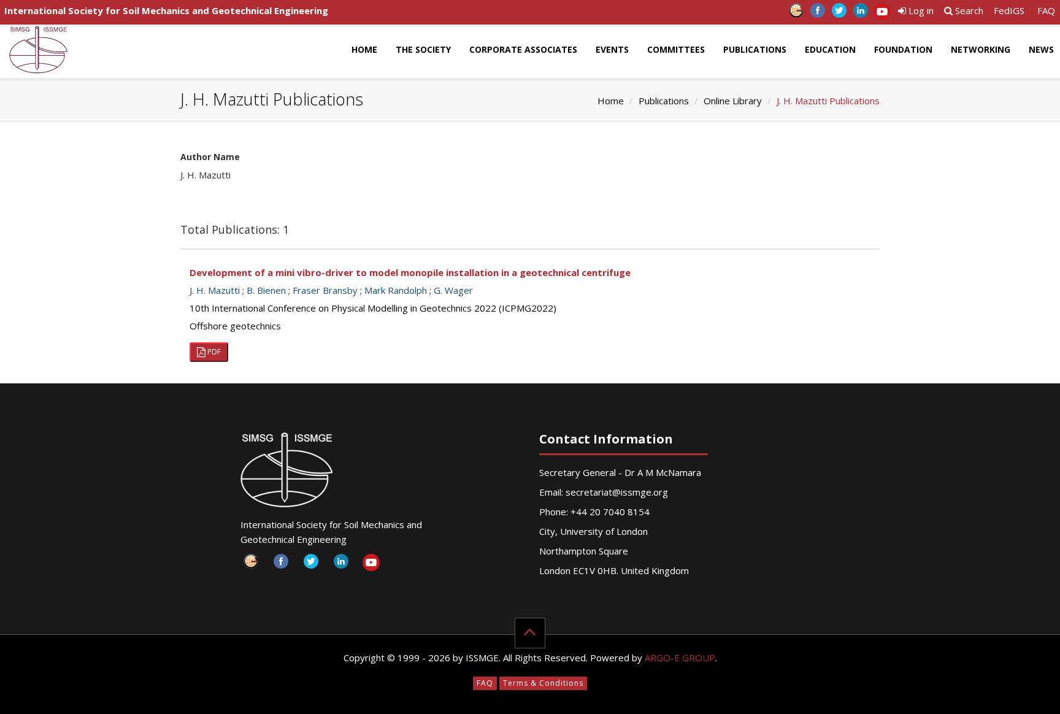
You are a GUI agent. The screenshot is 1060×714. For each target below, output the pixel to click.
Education (830, 49)
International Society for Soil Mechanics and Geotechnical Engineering (166, 10)
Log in (920, 10)
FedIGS (1009, 10)
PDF (213, 352)
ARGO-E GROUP (680, 657)
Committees (676, 49)
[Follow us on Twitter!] (839, 14)
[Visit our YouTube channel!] (882, 14)
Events (612, 49)
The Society (423, 49)
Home (364, 49)
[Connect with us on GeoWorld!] (796, 14)
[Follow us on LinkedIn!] (860, 14)
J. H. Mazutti (215, 290)
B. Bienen (266, 290)
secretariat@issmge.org (617, 492)
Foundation (903, 49)
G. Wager (453, 290)
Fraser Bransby (325, 290)
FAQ (1046, 10)
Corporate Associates (523, 49)
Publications (754, 49)
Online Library (733, 100)
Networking (980, 49)
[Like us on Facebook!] (817, 14)
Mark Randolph (395, 290)
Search (968, 10)
